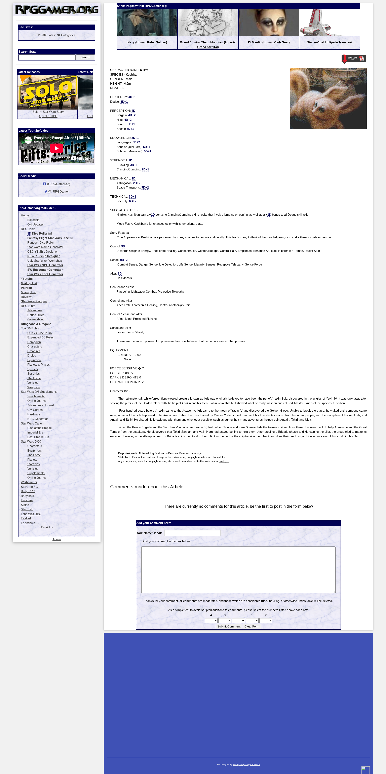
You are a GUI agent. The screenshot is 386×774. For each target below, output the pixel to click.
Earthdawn (28, 523)
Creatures (33, 351)
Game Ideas (35, 319)
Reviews (26, 297)
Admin (56, 539)
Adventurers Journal (40, 405)
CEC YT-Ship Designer (42, 251)
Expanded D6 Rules (40, 337)
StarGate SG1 (30, 487)
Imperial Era (35, 432)
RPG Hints (28, 306)
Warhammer (29, 482)
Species (32, 369)
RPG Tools (28, 229)
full (50, 233)
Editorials (33, 220)
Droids (31, 355)
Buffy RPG (28, 491)
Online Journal (36, 401)
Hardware (33, 414)
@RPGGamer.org (58, 184)
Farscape (27, 500)
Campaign (34, 342)
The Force (34, 378)
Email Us (47, 527)
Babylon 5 (27, 496)
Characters (34, 346)
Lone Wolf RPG (31, 514)
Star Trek (27, 509)
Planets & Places (38, 364)
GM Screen (35, 410)
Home (25, 215)
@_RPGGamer (58, 191)
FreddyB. (224, 461)
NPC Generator (37, 419)
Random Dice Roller (40, 242)
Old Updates (35, 224)
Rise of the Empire (39, 428)
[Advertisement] (238, 693)
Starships (33, 373)
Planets (32, 459)
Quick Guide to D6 (39, 333)
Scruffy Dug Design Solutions (246, 764)
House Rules (35, 315)
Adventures (34, 310)
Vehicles (32, 382)
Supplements (36, 396)
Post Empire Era (38, 437)
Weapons (33, 387)
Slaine (25, 505)
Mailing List (28, 292)
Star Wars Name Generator (45, 247)
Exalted (26, 518)
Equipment (34, 360)
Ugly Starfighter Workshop (44, 260)
